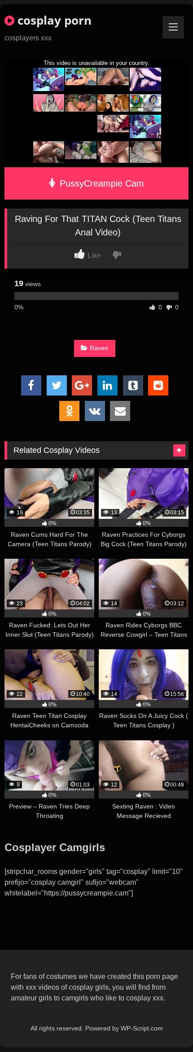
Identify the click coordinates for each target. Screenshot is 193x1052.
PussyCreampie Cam (100, 183)
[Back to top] (165, 1025)
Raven (99, 348)
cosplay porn (53, 20)
